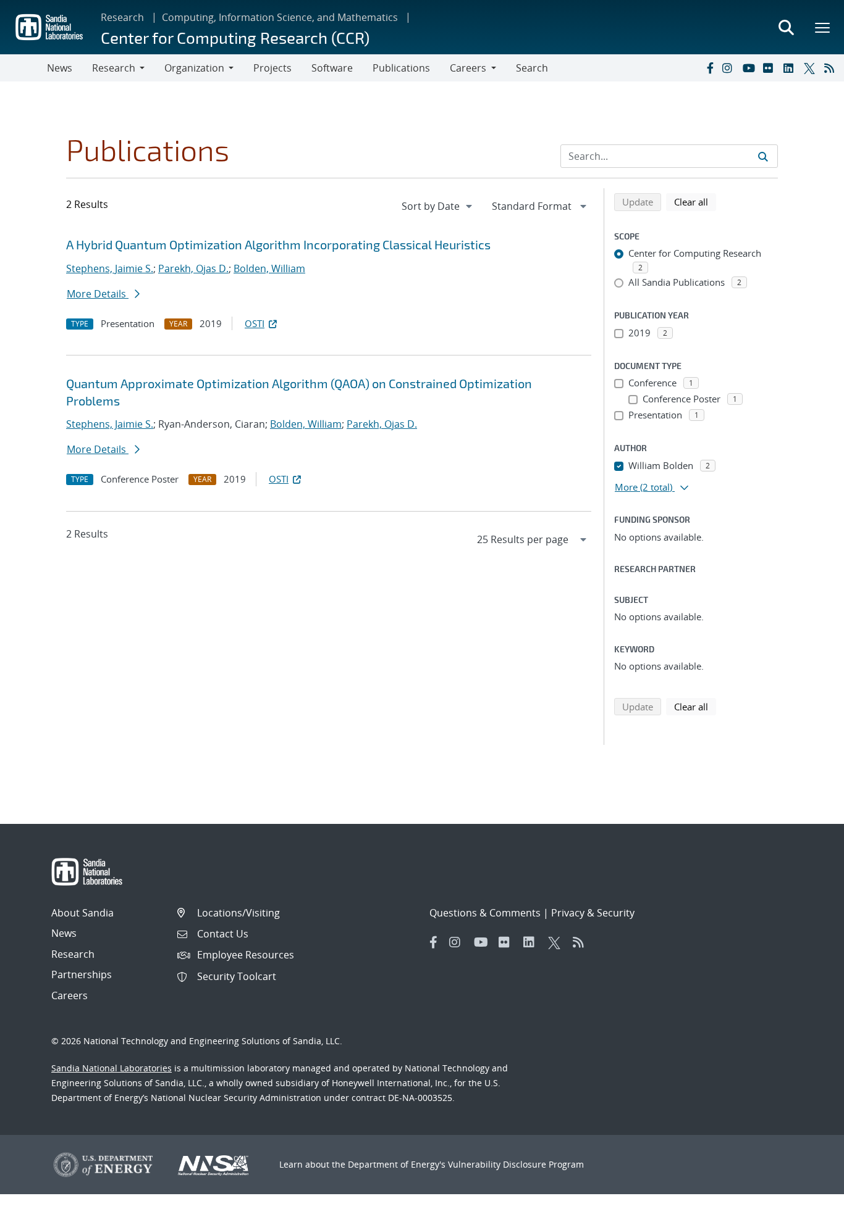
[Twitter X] (811, 67)
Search (532, 68)
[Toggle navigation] (23, 67)
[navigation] (438, 206)
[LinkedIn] (790, 67)
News (59, 68)
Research (122, 17)
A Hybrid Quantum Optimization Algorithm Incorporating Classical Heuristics (278, 244)
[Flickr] (770, 67)
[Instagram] (729, 67)
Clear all (695, 201)
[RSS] (831, 67)
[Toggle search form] (786, 27)
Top (807, 1195)
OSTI (254, 323)
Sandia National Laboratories (111, 1068)
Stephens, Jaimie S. (109, 268)
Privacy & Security (593, 913)
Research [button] (113, 68)
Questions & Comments (485, 913)
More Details (98, 294)
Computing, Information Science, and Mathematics (280, 17)
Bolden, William (269, 268)
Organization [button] (194, 68)
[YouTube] (750, 67)
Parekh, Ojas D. (193, 268)
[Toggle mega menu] (823, 27)
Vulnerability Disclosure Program (516, 1164)
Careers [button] (468, 68)
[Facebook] (709, 67)
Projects (272, 68)
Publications (401, 68)
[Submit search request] (763, 156)
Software (332, 68)
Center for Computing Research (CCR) (235, 37)
